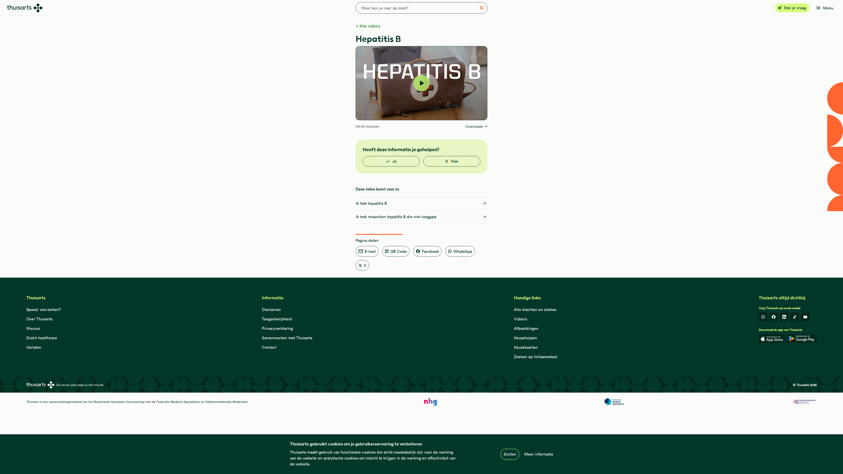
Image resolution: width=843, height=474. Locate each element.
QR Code (398, 251)
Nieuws (33, 328)
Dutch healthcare (41, 337)
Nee (454, 161)
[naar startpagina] (430, 402)
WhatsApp (462, 251)
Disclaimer (271, 309)
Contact (269, 347)
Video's (520, 318)
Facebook (430, 251)
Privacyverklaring (277, 328)
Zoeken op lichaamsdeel (535, 356)
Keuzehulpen (525, 337)
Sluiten (510, 454)
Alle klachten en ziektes (535, 309)
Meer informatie (538, 454)
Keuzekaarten (526, 347)
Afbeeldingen (526, 328)
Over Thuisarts (39, 318)
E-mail (370, 251)
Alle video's (369, 26)
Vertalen (33, 347)
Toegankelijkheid (277, 318)
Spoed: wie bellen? (43, 309)
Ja (394, 161)
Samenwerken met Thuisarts (287, 337)
